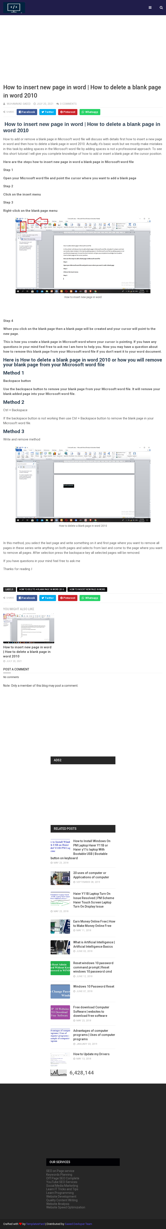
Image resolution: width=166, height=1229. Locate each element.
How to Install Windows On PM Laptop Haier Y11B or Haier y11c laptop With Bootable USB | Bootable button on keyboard (80, 849)
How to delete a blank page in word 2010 (41, 589)
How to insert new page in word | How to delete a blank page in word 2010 (27, 651)
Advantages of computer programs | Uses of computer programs (94, 1035)
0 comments (68, 103)
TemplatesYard (35, 1224)
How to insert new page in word (87, 589)
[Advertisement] (83, 48)
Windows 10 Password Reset (93, 986)
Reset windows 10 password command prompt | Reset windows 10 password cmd (93, 967)
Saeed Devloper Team (78, 1224)
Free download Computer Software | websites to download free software (91, 1011)
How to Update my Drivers (91, 1054)
